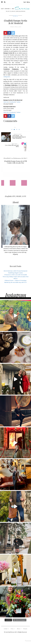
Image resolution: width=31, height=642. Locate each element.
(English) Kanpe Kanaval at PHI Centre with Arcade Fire (15, 162)
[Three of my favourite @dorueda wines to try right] (15, 570)
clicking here (6, 76)
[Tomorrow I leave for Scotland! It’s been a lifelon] (15, 538)
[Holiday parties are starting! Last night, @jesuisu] (15, 410)
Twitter (18, 102)
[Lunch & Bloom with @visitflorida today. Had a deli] (15, 601)
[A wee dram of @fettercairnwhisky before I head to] (15, 506)
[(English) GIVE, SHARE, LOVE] (15, 181)
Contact (5, 628)
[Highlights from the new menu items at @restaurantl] (15, 347)
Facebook (12, 102)
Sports (15, 16)
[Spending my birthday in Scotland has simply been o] (15, 474)
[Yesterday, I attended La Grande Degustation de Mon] (15, 315)
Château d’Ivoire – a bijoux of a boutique (15, 280)
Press (12, 628)
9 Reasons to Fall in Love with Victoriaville (15, 274)
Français (25, 628)
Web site (5, 102)
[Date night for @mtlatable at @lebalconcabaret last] (15, 442)
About (18, 628)
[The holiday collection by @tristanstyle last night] (15, 379)
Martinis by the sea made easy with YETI (15, 282)
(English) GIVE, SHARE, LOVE (15, 196)
